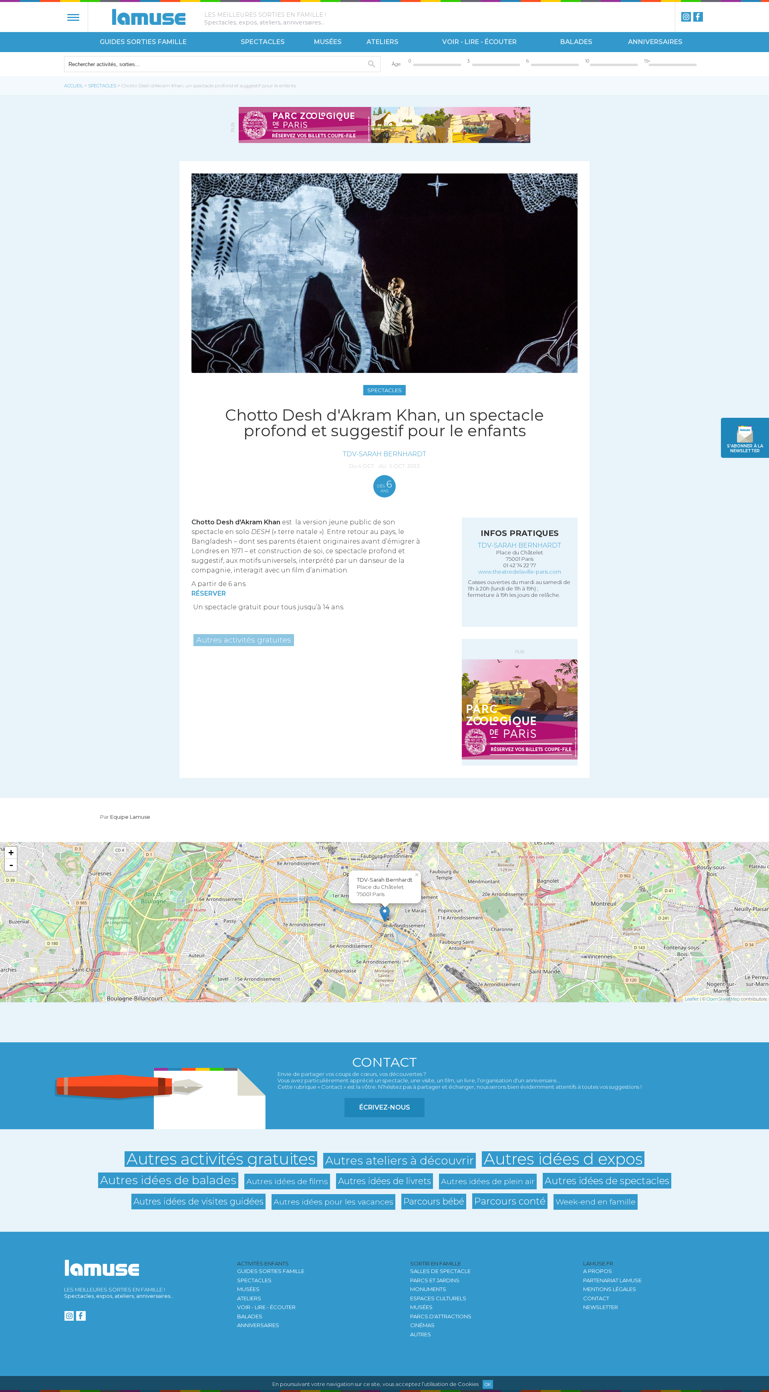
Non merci (324, 714)
